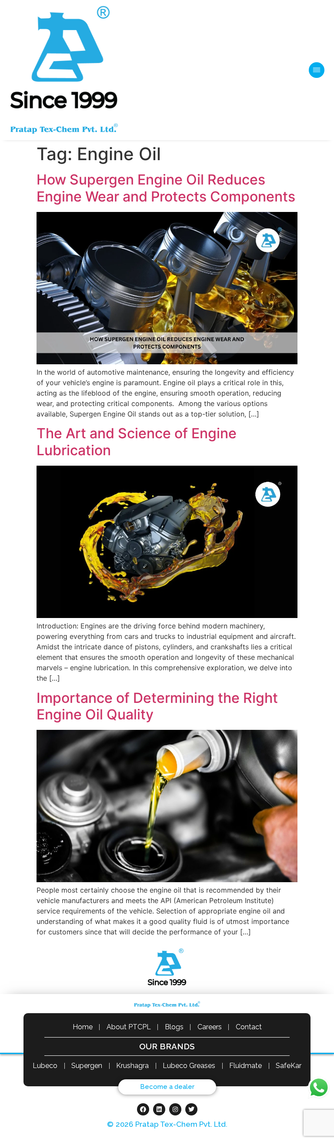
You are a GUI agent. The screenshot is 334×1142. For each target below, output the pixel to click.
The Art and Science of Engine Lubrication (137, 441)
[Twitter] (191, 1109)
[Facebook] (143, 1109)
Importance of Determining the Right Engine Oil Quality (157, 706)
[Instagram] (175, 1109)
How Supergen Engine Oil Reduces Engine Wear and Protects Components (166, 188)
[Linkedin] (159, 1109)
